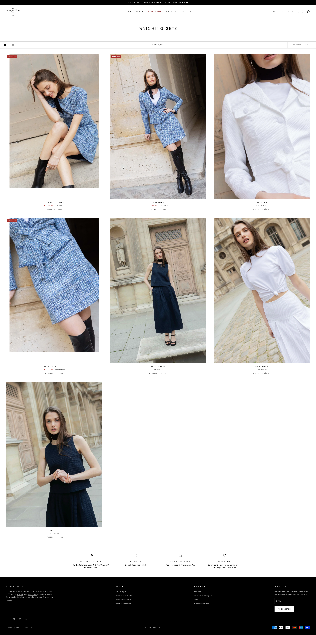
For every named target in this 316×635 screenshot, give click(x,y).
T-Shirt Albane (262, 366)
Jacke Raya (262, 202)
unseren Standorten (44, 597)
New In (139, 12)
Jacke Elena (158, 202)
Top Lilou (54, 530)
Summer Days (154, 12)
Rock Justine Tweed (54, 366)
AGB (196, 599)
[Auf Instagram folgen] (13, 619)
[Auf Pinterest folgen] (20, 619)
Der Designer (121, 591)
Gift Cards (171, 12)
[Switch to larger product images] (5, 45)
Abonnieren (284, 609)
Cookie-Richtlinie (201, 603)
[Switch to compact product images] (13, 45)
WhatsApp (32, 594)
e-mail (20, 594)
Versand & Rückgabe (203, 595)
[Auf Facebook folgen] (7, 619)
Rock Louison (158, 366)
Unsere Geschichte (124, 595)
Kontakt (197, 591)
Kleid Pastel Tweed (54, 202)
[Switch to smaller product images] (9, 45)
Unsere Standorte (123, 599)
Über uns (186, 12)
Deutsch (286, 12)
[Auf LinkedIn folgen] (26, 619)
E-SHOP (128, 12)
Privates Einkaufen (123, 603)
